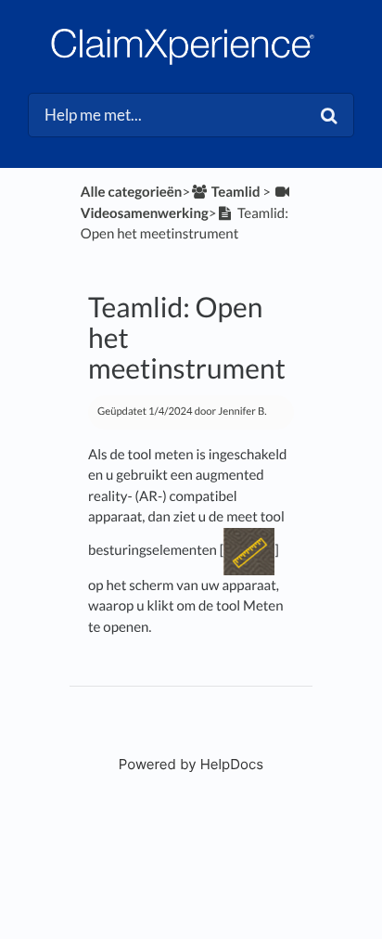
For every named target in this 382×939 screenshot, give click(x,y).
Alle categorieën (132, 192)
